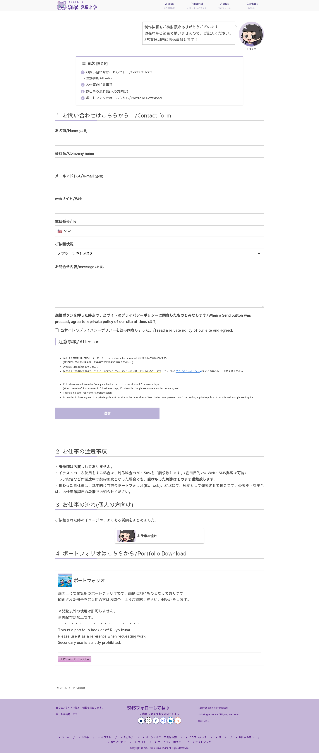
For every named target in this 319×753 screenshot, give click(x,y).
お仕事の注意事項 (99, 84)
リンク (223, 737)
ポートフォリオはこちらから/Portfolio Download (124, 98)
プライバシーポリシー (188, 371)
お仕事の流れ (246, 737)
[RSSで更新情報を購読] (177, 720)
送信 (107, 413)
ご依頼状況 (64, 243)
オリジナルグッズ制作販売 (161, 737)
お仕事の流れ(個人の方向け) (107, 91)
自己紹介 (128, 737)
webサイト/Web (68, 198)
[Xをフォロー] (148, 720)
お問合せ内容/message (79, 266)
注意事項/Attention (99, 78)
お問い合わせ (118, 742)
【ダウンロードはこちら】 (73, 659)
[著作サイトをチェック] (141, 720)
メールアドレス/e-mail (79, 175)
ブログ (142, 742)
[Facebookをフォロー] (155, 720)
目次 (91, 62)
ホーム (65, 737)
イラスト (106, 737)
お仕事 (85, 737)
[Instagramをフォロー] (163, 720)
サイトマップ (203, 742)
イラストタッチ (198, 737)
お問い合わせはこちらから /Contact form (119, 72)
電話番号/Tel (66, 221)
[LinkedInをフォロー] (170, 720)
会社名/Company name (74, 153)
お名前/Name (71, 130)
